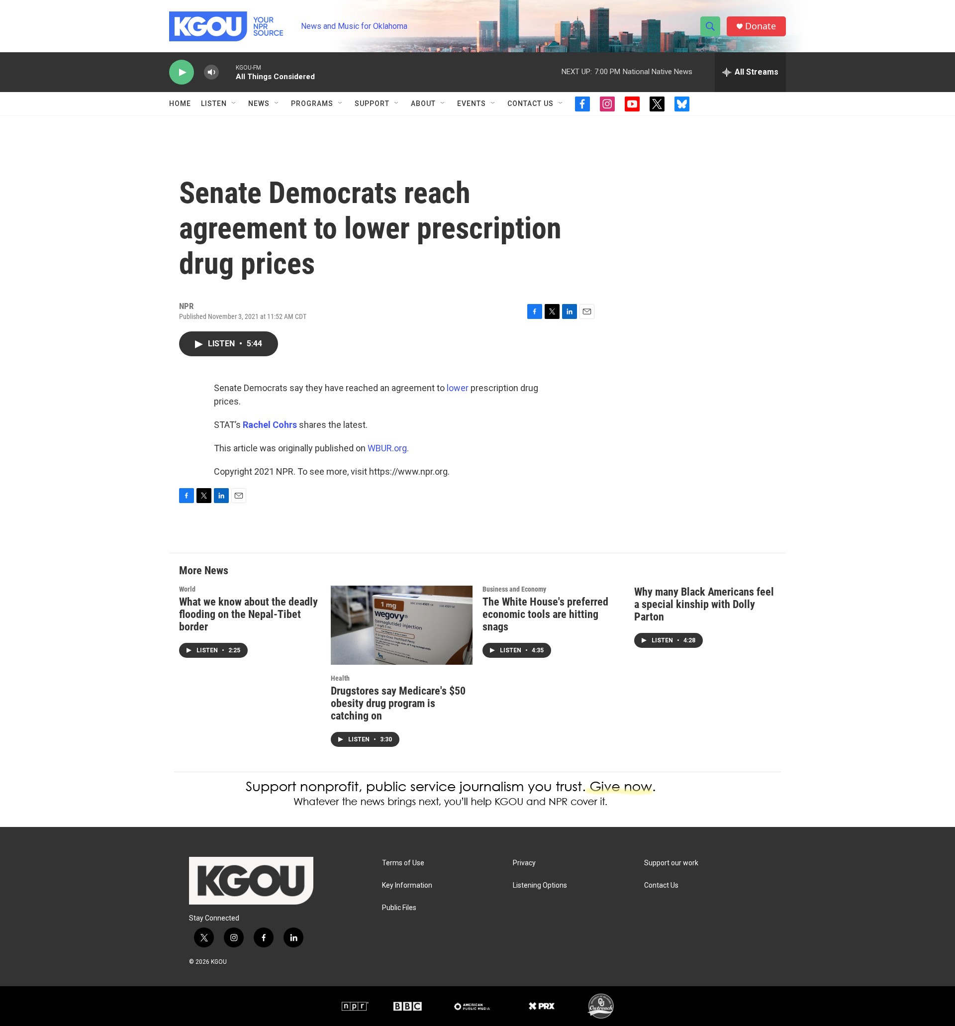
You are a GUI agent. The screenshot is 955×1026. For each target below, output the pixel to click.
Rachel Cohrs (270, 424)
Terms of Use (403, 863)
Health (340, 678)
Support (372, 103)
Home (180, 103)
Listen (214, 103)
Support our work (671, 863)
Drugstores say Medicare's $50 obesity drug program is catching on (398, 703)
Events (471, 103)
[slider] (227, 72)
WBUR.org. (388, 448)
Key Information (407, 885)
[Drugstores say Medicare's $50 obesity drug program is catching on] (402, 625)
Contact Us (530, 103)
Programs (312, 103)
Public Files (399, 908)
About (423, 103)
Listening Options (540, 885)
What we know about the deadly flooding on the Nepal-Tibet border (248, 614)
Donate (760, 26)
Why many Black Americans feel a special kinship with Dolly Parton (704, 604)
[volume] (211, 72)
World (187, 589)
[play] (182, 72)
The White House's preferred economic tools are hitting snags (545, 614)
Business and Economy (514, 589)
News (259, 103)
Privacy (524, 863)
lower (458, 388)
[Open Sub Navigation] (234, 103)
